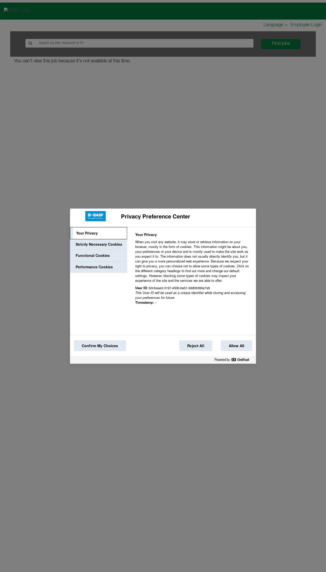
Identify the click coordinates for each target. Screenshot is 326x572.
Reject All (195, 345)
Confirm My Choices (100, 345)
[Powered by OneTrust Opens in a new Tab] (233, 360)
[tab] (99, 233)
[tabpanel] (193, 271)
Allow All (236, 345)
